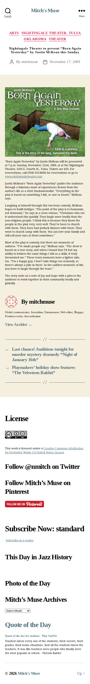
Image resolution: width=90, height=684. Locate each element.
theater (57, 39)
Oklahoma (35, 39)
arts (14, 33)
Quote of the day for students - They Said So (31, 636)
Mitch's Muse (45, 10)
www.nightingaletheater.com (23, 176)
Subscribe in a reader (20, 540)
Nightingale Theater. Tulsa (51, 33)
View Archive (18, 324)
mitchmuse (30, 62)
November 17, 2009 (65, 62)
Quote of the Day (28, 625)
